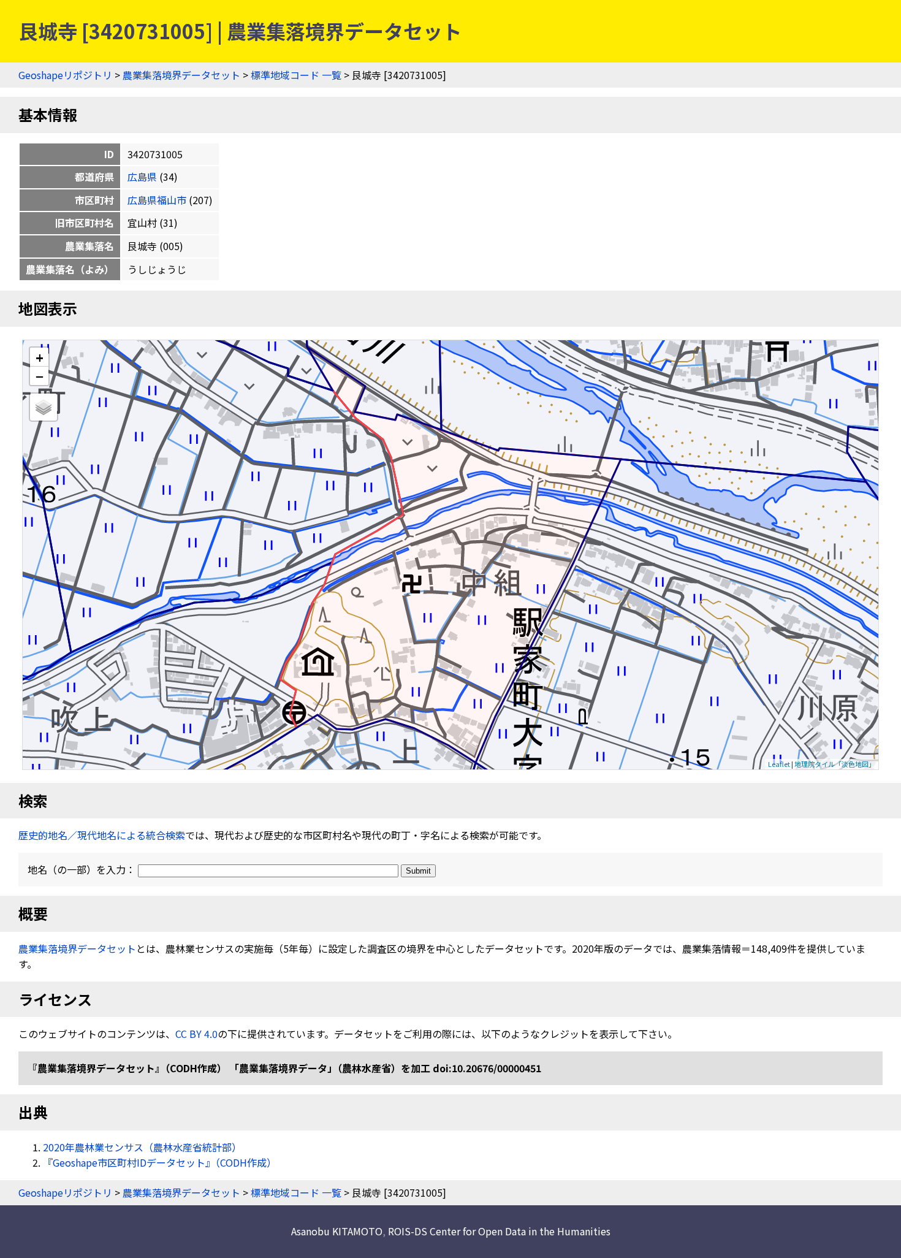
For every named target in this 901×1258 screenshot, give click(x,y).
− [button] (40, 376)
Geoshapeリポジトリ (65, 74)
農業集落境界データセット (181, 74)
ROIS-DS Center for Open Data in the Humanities (499, 1231)
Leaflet (779, 764)
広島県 (142, 176)
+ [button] (40, 357)
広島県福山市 (156, 200)
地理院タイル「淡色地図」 (834, 764)
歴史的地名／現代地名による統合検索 (101, 835)
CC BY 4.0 (196, 1033)
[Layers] (43, 407)
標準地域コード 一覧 (296, 74)
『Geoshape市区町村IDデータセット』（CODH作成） (159, 1162)
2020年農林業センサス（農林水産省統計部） (142, 1147)
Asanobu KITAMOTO (336, 1231)
